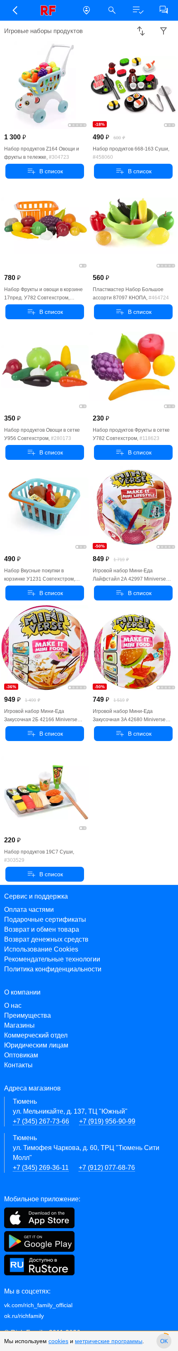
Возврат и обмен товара (41, 929)
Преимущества (27, 1015)
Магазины (19, 1025)
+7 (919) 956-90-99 (107, 1121)
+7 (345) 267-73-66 (41, 1121)
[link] (50, 10)
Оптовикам (21, 1055)
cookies (58, 1341)
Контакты (18, 1065)
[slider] (164, 1341)
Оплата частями (29, 909)
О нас (13, 1005)
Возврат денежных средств (46, 939)
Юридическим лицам (36, 1045)
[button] (14, 10)
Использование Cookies (41, 949)
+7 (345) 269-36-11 (41, 1167)
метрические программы (108, 1341)
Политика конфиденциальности (52, 969)
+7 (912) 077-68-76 (107, 1167)
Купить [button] (44, 171)
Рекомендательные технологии (52, 959)
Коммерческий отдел (35, 1035)
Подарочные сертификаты (45, 919)
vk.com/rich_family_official (38, 1305)
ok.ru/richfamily (24, 1316)
